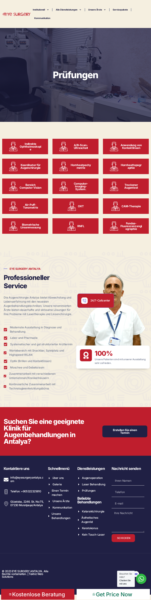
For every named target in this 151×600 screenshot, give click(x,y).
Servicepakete (120, 9)
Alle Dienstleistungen (66, 9)
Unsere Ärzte (95, 9)
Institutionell (39, 9)
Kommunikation (42, 18)
